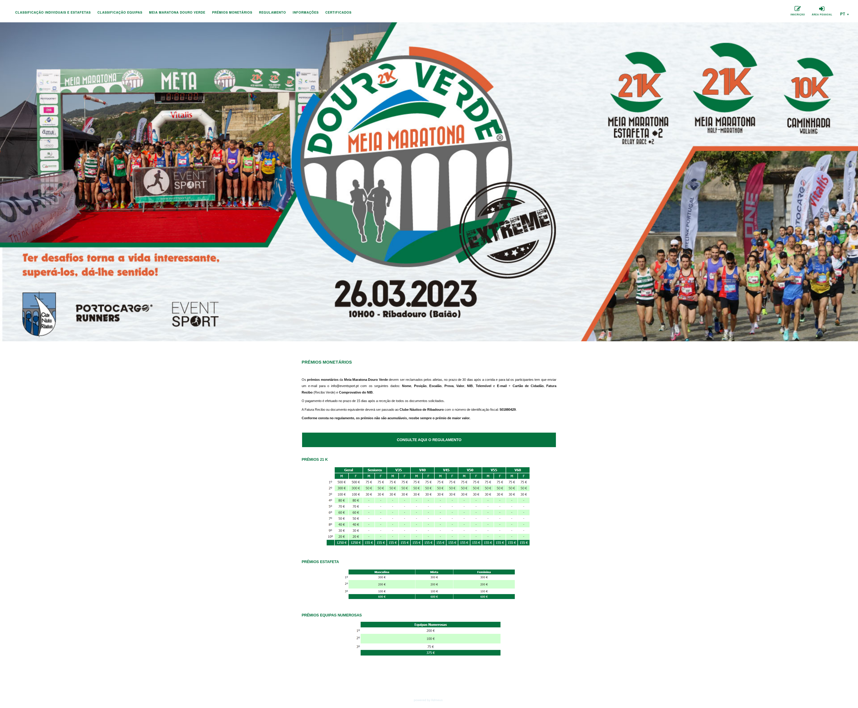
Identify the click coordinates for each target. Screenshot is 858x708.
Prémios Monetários (232, 12)
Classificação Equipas (119, 12)
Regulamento (272, 12)
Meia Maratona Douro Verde (177, 12)
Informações (306, 12)
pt (845, 14)
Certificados (338, 12)
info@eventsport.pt (345, 386)
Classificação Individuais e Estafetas (53, 12)
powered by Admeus (428, 700)
